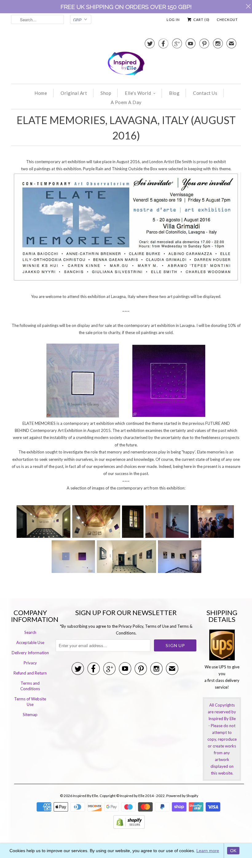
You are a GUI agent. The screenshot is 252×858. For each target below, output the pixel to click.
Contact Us (205, 93)
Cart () (201, 20)
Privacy (30, 662)
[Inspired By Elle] (126, 58)
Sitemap (30, 714)
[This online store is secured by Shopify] (129, 827)
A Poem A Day (126, 102)
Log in (173, 20)
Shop (105, 93)
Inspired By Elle (85, 795)
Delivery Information (30, 652)
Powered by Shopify (182, 795)
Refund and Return (30, 673)
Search (30, 632)
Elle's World (138, 93)
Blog (174, 93)
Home (40, 93)
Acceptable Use (30, 642)
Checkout (227, 20)
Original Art (74, 93)
